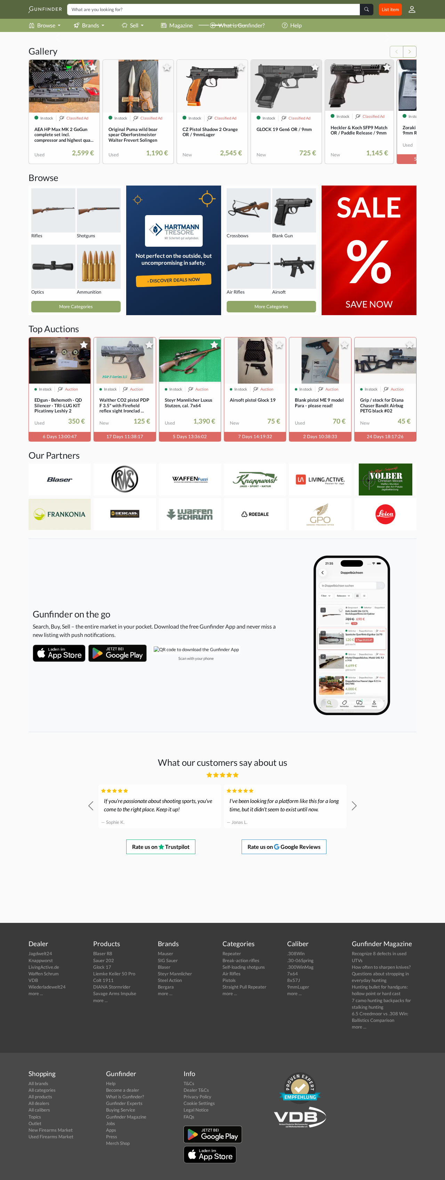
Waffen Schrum (44, 973)
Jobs (110, 1123)
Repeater (231, 953)
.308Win (296, 953)
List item (390, 9)
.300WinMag (300, 967)
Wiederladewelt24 (47, 987)
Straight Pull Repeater (244, 987)
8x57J (293, 980)
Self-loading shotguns (243, 967)
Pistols (229, 980)
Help (110, 1083)
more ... (36, 993)
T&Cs (189, 1083)
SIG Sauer (168, 960)
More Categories (76, 306)
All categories (42, 1090)
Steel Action (170, 980)
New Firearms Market (51, 1130)
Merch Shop (118, 1143)
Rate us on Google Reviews (284, 846)
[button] (409, 9)
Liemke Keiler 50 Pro (114, 973)
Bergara (166, 987)
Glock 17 (102, 967)
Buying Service (120, 1110)
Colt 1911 (103, 980)
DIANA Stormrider (111, 987)
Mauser (165, 953)
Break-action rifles (240, 960)
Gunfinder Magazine (126, 1117)
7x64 (292, 973)
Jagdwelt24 (40, 953)
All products (40, 1096)
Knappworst (41, 960)
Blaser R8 (102, 953)
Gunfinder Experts (124, 1103)
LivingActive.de (44, 967)
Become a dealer (122, 1090)
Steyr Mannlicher (175, 973)
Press (111, 1136)
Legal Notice (196, 1110)
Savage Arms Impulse (114, 993)
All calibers (39, 1110)
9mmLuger (298, 987)
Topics (35, 1117)
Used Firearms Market (51, 1136)
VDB (33, 980)
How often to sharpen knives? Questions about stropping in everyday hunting (381, 973)
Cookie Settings (199, 1103)
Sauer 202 (103, 960)
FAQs (189, 1117)
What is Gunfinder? (125, 1096)
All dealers (39, 1103)
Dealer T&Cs (196, 1090)
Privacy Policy (197, 1096)
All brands (38, 1083)
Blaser (164, 967)
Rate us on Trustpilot (160, 846)
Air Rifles (231, 973)
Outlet (35, 1123)
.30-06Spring (300, 960)
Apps (111, 1130)
